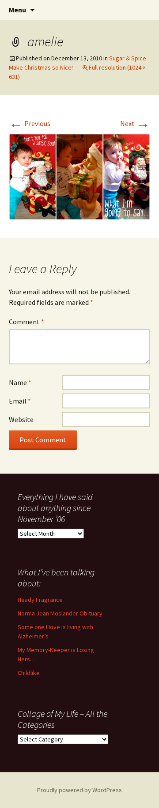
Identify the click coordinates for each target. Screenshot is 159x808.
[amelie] (79, 175)
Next (135, 123)
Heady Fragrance (40, 600)
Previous (29, 123)
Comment (26, 321)
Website (21, 419)
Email (20, 401)
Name (20, 382)
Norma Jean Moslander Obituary (60, 613)
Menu (17, 9)
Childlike (29, 673)
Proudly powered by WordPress (79, 790)
